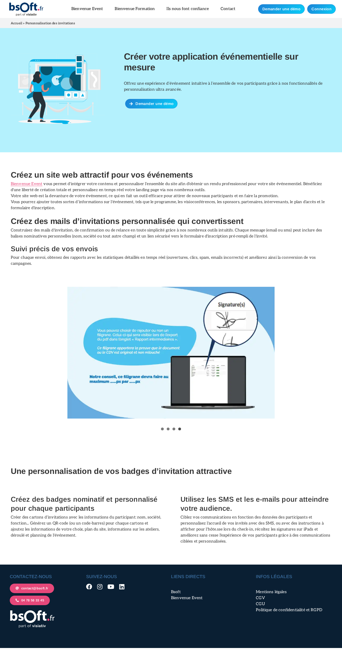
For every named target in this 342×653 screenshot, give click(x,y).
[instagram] (99, 587)
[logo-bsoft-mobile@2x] (26, 4)
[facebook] (89, 587)
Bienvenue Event (26, 184)
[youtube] (110, 587)
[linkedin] (121, 587)
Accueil (16, 23)
